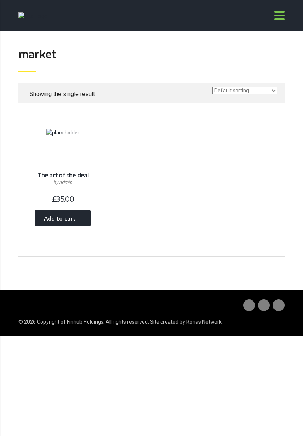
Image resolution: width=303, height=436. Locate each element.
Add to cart (60, 218)
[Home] (33, 15)
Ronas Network (204, 322)
